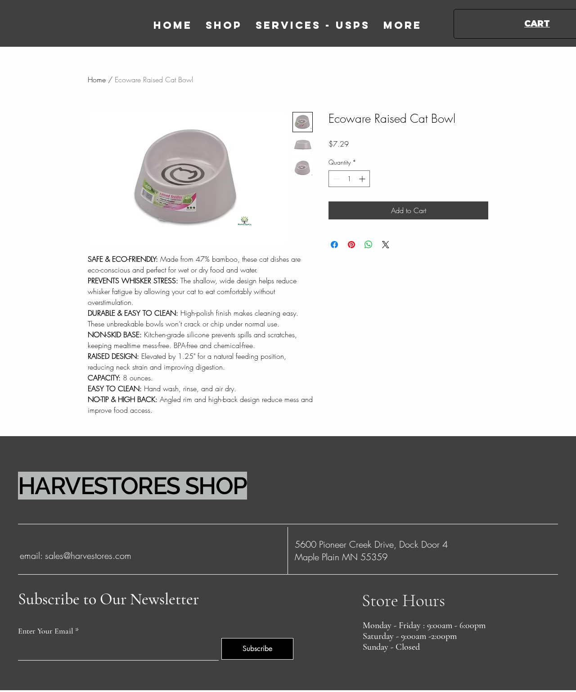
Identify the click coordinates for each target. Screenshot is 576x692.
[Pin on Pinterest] (351, 244)
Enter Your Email (45, 631)
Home (97, 80)
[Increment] (363, 179)
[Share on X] (385, 244)
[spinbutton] (349, 179)
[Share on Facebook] (334, 244)
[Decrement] (335, 179)
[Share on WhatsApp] (368, 244)
